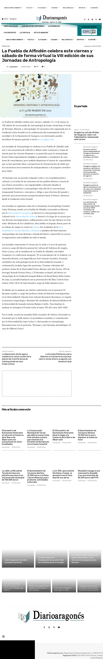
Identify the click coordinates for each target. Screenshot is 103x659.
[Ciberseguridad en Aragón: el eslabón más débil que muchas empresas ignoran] (89, 580)
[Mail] (92, 19)
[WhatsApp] (94, 66)
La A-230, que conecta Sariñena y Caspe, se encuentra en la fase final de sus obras (63, 474)
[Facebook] (85, 19)
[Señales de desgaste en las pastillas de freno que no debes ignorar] (39, 580)
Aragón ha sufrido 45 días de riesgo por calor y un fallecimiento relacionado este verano (86, 135)
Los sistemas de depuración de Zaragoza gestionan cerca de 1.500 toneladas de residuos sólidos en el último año (91, 208)
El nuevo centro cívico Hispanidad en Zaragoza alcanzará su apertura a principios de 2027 (91, 153)
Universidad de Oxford (25, 216)
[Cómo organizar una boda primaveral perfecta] (18, 552)
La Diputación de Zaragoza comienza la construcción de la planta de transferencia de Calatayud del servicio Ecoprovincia (16, 359)
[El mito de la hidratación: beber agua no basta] (64, 580)
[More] (46, 341)
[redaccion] (4, 67)
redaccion (14, 67)
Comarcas (6, 46)
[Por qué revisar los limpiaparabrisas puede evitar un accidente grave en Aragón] (51, 552)
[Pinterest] (88, 66)
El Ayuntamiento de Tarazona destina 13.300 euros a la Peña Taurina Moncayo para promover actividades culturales (38, 476)
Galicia (36, 227)
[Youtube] (100, 19)
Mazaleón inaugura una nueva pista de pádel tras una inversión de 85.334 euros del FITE (89, 474)
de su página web (46, 139)
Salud (76, 129)
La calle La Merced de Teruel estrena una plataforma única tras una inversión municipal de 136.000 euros (13, 475)
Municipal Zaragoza (90, 147)
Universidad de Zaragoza (19, 213)
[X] (96, 19)
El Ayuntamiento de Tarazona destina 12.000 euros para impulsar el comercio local (87, 435)
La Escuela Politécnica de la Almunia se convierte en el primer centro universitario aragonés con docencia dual (55, 358)
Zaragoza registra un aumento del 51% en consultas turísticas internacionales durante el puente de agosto (91, 171)
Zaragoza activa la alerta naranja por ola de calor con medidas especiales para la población (92, 189)
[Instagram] (88, 19)
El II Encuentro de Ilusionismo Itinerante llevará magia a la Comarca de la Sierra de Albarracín (64, 435)
